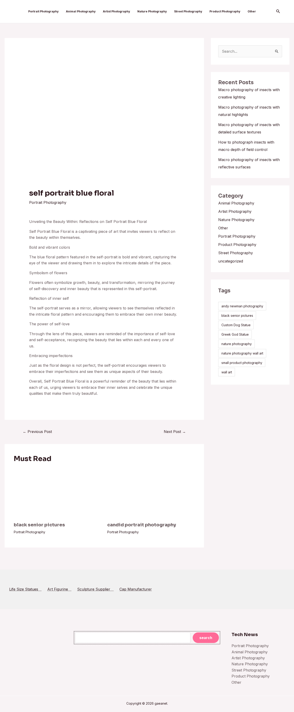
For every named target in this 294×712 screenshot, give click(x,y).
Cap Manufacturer (135, 589)
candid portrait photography (141, 525)
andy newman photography (242, 306)
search (205, 637)
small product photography (241, 363)
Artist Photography (116, 11)
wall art (226, 372)
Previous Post (37, 431)
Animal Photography (81, 11)
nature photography (236, 344)
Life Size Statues (25, 589)
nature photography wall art (242, 353)
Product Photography (224, 11)
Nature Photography (152, 11)
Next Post (175, 431)
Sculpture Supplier (95, 589)
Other (252, 11)
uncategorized (230, 261)
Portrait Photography (43, 11)
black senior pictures (39, 525)
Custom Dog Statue (236, 325)
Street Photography (188, 11)
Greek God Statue (235, 334)
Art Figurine (59, 589)
